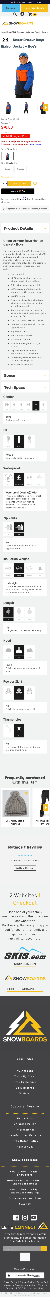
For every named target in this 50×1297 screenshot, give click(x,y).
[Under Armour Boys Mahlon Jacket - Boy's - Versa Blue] (8, 106)
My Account (25, 1070)
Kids (9, 32)
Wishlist (25, 1093)
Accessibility (36, 1288)
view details (35, 144)
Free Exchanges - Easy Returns (25, 2)
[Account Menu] (22, 14)
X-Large (20, 169)
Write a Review (25, 868)
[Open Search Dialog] (15, 14)
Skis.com (10, 7)
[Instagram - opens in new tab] (25, 1217)
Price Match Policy (25, 1140)
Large (7, 169)
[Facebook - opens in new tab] (16, 1217)
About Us (25, 1203)
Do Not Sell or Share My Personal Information (25, 1283)
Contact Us (25, 1118)
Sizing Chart (7, 177)
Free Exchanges (25, 1081)
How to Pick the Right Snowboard (25, 1173)
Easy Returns (25, 1087)
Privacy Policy (10, 1282)
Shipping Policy (25, 1123)
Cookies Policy (27, 1282)
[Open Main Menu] (42, 23)
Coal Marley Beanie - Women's (16, 822)
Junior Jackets (42, 32)
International (25, 1129)
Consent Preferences (25, 1268)
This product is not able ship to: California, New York (26, 209)
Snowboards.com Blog (25, 1198)
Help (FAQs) (25, 1146)
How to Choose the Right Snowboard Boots (25, 1182)
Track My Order (25, 1076)
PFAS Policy (22, 1288)
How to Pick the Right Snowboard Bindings (25, 1191)
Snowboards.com (35, 7)
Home (3, 32)
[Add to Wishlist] (35, 183)
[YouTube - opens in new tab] (34, 1217)
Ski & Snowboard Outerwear (23, 32)
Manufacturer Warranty (25, 1135)
